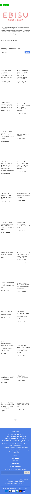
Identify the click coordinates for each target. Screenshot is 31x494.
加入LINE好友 (22, 483)
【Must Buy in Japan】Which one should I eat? (15, 438)
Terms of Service (11, 479)
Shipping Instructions (19, 481)
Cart (29, 1)
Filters (27, 52)
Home (2, 40)
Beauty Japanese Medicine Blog (15, 434)
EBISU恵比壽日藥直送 (11, 488)
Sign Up (27, 472)
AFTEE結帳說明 (9, 481)
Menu (3, 1)
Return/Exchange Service (11, 483)
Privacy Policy (20, 479)
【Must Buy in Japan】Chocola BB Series (15, 436)
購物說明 (26, 479)
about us (4, 479)
